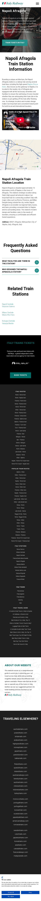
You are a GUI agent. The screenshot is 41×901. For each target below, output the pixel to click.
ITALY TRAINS (20, 587)
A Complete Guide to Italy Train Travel (20, 629)
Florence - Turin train (20, 425)
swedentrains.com (20, 830)
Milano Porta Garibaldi (20, 567)
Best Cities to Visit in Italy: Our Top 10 (20, 632)
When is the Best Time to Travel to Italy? (20, 623)
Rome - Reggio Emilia (20, 517)
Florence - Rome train (20, 401)
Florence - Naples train (21, 496)
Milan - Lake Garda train (20, 502)
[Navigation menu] (37, 4)
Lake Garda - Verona (20, 511)
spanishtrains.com (20, 768)
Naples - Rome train (20, 481)
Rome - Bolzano (20, 449)
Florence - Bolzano (20, 532)
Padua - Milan (20, 520)
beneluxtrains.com (20, 779)
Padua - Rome (20, 505)
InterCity (20, 600)
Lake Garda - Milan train (20, 499)
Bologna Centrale (8, 321)
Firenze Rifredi (20, 579)
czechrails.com (20, 834)
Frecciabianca (20, 597)
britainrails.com (20, 736)
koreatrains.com (20, 841)
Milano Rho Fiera (8, 315)
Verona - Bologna (20, 442)
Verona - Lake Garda (20, 446)
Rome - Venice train (20, 395)
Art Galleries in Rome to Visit (20, 614)
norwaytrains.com (20, 747)
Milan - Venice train (20, 410)
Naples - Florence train (21, 493)
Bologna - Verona (20, 436)
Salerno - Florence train (20, 421)
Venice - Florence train (20, 404)
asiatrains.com (20, 845)
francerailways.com (20, 852)
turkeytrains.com (20, 793)
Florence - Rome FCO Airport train (20, 538)
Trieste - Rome (20, 529)
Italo (20, 603)
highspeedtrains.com (20, 744)
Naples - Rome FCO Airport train (20, 461)
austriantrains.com (20, 782)
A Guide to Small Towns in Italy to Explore (20, 611)
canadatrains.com (20, 849)
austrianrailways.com (20, 775)
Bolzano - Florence (20, 535)
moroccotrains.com (20, 799)
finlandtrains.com (20, 764)
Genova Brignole (20, 573)
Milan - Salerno (21, 457)
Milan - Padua (20, 523)
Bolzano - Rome (20, 455)
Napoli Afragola (20, 561)
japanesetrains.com (20, 838)
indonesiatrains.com (20, 790)
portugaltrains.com (21, 803)
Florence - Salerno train (20, 419)
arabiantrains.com (20, 740)
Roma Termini (20, 549)
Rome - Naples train (20, 397)
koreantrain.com (20, 810)
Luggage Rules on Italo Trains (20, 626)
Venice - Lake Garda (20, 431)
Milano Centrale (7, 313)
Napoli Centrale (7, 304)
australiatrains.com (20, 729)
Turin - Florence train (20, 427)
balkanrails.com (20, 758)
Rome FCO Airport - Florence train (20, 541)
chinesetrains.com (20, 786)
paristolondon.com (20, 755)
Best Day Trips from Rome (20, 641)
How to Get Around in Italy (20, 644)
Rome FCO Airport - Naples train (20, 464)
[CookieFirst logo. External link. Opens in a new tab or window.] (2, 877)
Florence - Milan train (20, 490)
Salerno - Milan (21, 472)
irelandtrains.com (20, 771)
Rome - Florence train (20, 412)
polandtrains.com (20, 733)
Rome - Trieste (20, 526)
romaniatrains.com (21, 825)
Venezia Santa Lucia (20, 570)
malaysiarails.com (20, 856)
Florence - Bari (20, 434)
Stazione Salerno (8, 307)
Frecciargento (20, 594)
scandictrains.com (20, 814)
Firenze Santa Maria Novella (20, 558)
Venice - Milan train (20, 487)
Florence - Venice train (20, 416)
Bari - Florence (20, 440)
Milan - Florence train (20, 475)
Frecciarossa (20, 591)
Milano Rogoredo (20, 576)
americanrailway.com (20, 821)
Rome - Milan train (20, 484)
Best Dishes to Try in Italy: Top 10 (20, 620)
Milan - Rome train (20, 478)
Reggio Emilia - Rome (20, 514)
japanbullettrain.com (20, 817)
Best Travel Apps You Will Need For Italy (20, 635)
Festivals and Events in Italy (20, 617)
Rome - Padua (20, 508)
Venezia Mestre (8, 323)
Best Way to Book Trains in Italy (20, 638)
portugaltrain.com (20, 806)
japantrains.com (20, 751)
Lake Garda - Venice (20, 451)
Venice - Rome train (20, 406)
